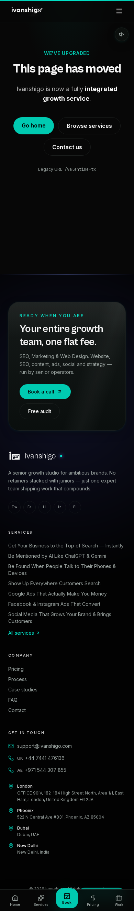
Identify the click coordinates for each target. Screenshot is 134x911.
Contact (17, 710)
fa (29, 507)
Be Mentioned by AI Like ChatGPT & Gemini (57, 556)
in (60, 507)
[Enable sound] (122, 34)
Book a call (41, 392)
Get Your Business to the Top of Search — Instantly (66, 545)
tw (14, 507)
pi (75, 507)
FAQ (13, 700)
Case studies (22, 689)
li (44, 507)
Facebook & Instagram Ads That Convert (54, 604)
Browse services (89, 125)
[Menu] (119, 11)
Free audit (39, 411)
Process (17, 679)
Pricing (16, 669)
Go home (34, 125)
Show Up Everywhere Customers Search (54, 583)
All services (21, 633)
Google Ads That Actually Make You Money (57, 594)
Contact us (67, 147)
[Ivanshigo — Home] (26, 10)
